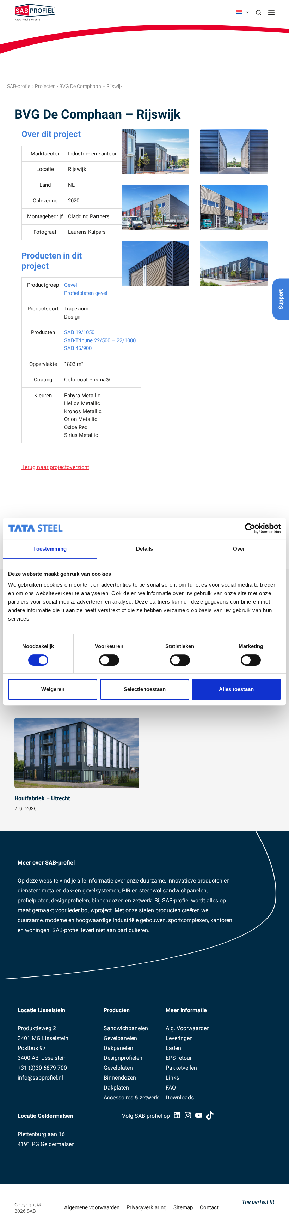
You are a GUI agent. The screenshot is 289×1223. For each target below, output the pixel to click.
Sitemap (183, 1207)
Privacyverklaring (146, 1207)
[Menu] (271, 12)
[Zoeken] (258, 12)
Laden (173, 1048)
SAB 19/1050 (79, 332)
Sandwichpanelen (126, 1028)
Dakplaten (116, 1087)
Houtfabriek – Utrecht (42, 798)
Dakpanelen (118, 1048)
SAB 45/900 (78, 348)
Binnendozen (120, 1077)
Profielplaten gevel (85, 293)
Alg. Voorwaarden (188, 1028)
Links (172, 1077)
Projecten (45, 86)
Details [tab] (144, 549)
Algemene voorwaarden (91, 1207)
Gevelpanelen (120, 1038)
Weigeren (52, 689)
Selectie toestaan (145, 689)
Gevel (70, 285)
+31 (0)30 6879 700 (42, 1067)
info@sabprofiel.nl (40, 1077)
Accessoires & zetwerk (131, 1097)
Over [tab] (239, 549)
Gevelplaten (118, 1067)
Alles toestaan (236, 689)
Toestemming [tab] (50, 549)
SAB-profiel (19, 86)
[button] (242, 12)
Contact (209, 1207)
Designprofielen (123, 1058)
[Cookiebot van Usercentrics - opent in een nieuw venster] (250, 528)
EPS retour (179, 1058)
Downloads (180, 1097)
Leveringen (179, 1038)
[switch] (109, 660)
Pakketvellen (181, 1067)
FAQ (171, 1087)
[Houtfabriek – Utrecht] (76, 753)
